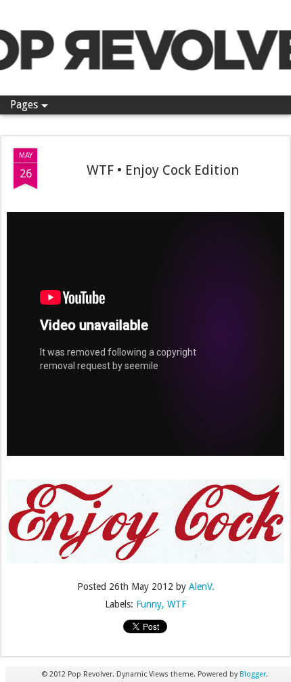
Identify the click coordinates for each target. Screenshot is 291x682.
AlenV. (202, 586)
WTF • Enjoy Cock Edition (163, 170)
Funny (149, 604)
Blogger (253, 674)
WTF (176, 604)
